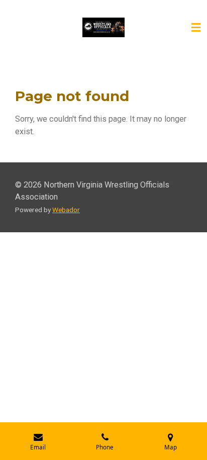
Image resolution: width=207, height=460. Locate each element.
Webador (66, 210)
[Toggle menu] (196, 28)
